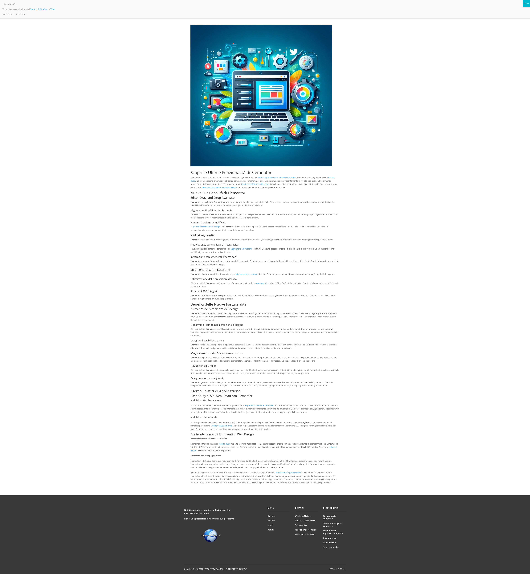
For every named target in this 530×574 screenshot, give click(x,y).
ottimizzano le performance (288, 472)
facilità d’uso (224, 443)
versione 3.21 (262, 283)
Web (52, 9)
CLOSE (526, 3)
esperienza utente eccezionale (259, 405)
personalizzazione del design (206, 226)
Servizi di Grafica (38, 9)
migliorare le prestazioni (246, 274)
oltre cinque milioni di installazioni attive (277, 177)
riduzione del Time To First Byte (255, 184)
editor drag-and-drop (222, 425)
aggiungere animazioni (241, 248)
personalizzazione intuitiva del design (219, 187)
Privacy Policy (336, 568)
